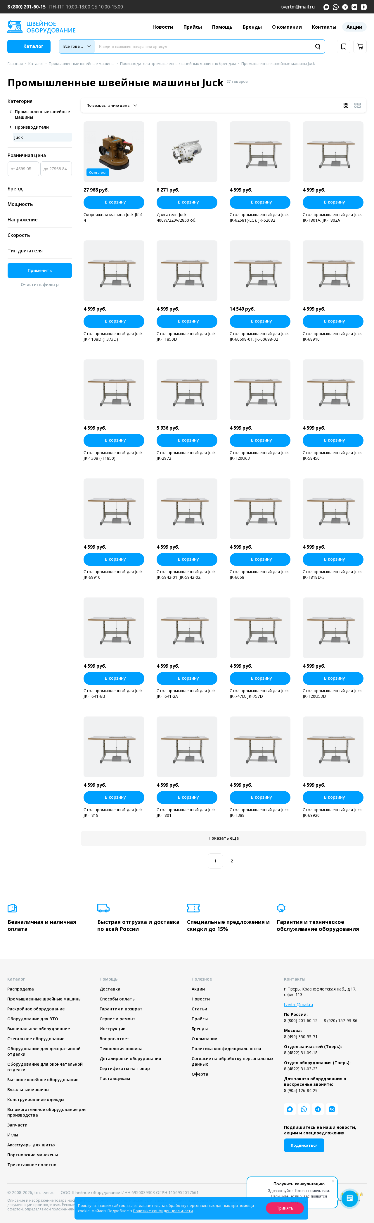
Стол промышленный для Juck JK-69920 (332, 812)
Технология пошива (121, 1048)
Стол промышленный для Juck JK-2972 (186, 455)
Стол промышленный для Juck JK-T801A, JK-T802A (332, 217)
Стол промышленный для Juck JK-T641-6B (113, 693)
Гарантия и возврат (121, 1009)
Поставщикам (115, 1078)
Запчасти (17, 1125)
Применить (40, 270)
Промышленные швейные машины (82, 63)
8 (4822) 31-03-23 (301, 1069)
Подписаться (304, 1145)
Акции (354, 27)
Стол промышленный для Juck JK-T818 (113, 812)
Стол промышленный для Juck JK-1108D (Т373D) (113, 336)
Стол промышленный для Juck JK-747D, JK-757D (259, 693)
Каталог (35, 63)
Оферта (200, 1074)
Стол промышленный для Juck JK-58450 (332, 455)
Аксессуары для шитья (31, 1145)
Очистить (40, 285)
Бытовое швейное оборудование (42, 1079)
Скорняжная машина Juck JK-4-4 (114, 217)
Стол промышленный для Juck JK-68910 (332, 336)
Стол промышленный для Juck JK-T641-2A (186, 693)
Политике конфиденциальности (163, 1210)
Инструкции (113, 1028)
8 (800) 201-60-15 (26, 7)
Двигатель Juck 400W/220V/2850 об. (176, 217)
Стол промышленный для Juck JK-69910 (113, 574)
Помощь (222, 27)
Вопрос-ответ (114, 1038)
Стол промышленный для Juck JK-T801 (186, 812)
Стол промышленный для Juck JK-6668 (259, 574)
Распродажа (20, 989)
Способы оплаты (118, 999)
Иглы (12, 1135)
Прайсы (192, 27)
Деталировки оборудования (130, 1058)
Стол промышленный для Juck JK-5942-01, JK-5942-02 (186, 574)
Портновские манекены (32, 1154)
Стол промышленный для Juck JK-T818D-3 (332, 574)
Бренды (252, 27)
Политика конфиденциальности (226, 1048)
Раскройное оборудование (36, 1009)
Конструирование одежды (35, 1099)
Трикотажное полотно (31, 1164)
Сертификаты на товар (125, 1068)
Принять (284, 1208)
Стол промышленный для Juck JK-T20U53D (332, 693)
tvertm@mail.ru (298, 7)
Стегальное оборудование (35, 1038)
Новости (163, 27)
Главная (15, 63)
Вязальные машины (28, 1089)
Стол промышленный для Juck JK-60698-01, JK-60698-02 (259, 336)
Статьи (199, 1009)
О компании (287, 27)
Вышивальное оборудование (38, 1028)
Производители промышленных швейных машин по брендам (178, 63)
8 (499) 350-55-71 (301, 1036)
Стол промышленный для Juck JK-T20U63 (259, 455)
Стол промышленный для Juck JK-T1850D (186, 336)
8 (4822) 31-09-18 (301, 1052)
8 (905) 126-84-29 (301, 1090)
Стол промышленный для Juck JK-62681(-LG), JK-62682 (259, 217)
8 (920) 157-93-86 (340, 1020)
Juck (18, 137)
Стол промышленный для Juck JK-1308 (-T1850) (113, 455)
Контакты (324, 27)
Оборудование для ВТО (32, 1019)
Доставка (110, 989)
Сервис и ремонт (118, 1019)
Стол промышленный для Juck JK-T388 (259, 812)
